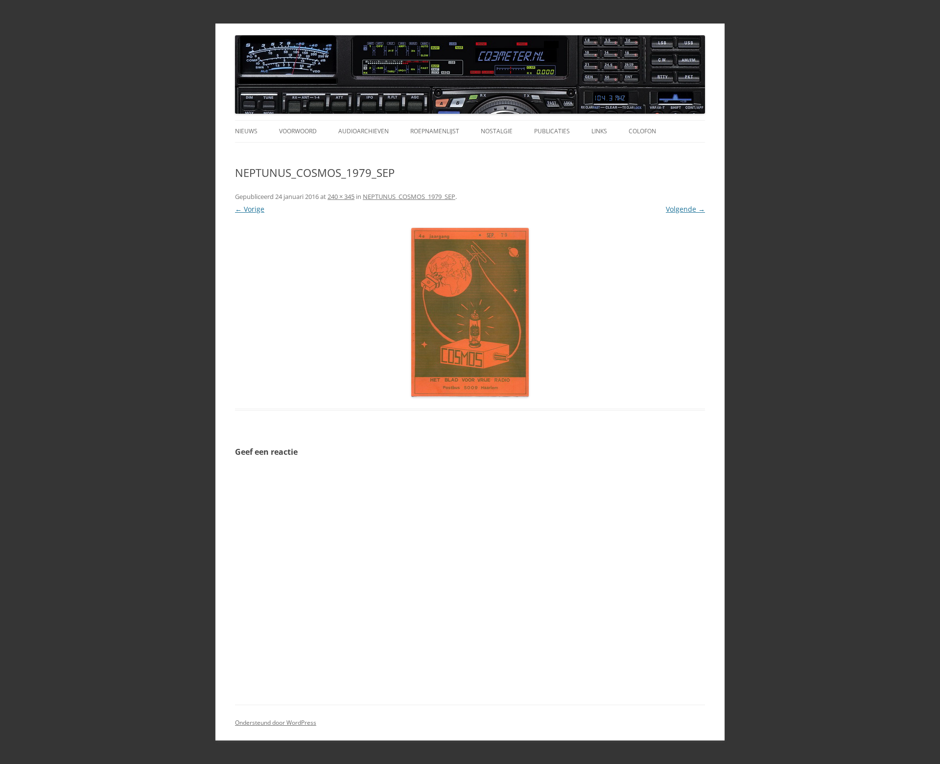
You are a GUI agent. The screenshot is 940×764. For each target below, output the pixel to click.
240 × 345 (341, 196)
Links (599, 131)
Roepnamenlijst (434, 131)
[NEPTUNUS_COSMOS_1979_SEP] (470, 312)
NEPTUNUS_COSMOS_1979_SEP (409, 196)
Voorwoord (298, 131)
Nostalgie (497, 131)
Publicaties (552, 131)
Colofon (642, 131)
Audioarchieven (363, 131)
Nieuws (246, 131)
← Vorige (249, 209)
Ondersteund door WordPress (275, 722)
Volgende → (685, 209)
